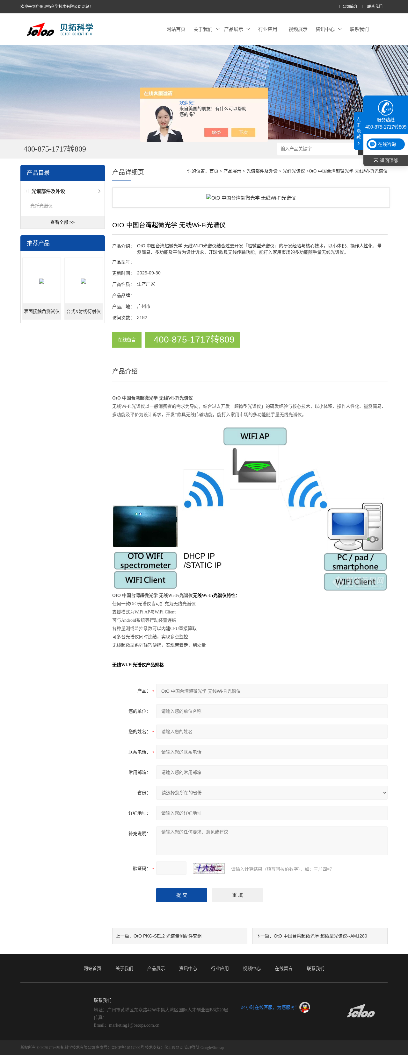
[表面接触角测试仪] (42, 281)
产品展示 (233, 29)
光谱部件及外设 (262, 171)
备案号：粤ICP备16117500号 (120, 1047)
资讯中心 (325, 29)
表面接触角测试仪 (42, 311)
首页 (213, 171)
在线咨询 (387, 144)
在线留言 (127, 339)
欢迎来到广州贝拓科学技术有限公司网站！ (56, 6)
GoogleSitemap (212, 1047)
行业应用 (267, 29)
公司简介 (350, 7)
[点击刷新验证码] (209, 868)
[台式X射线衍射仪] (84, 281)
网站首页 (176, 29)
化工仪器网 (173, 1047)
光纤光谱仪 (41, 205)
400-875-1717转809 (194, 339)
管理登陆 (192, 1047)
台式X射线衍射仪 (83, 311)
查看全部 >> (62, 222)
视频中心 (252, 968)
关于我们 (203, 29)
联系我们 (374, 7)
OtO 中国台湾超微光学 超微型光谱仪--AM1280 (320, 935)
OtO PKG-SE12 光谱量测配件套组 (168, 935)
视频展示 (298, 29)
